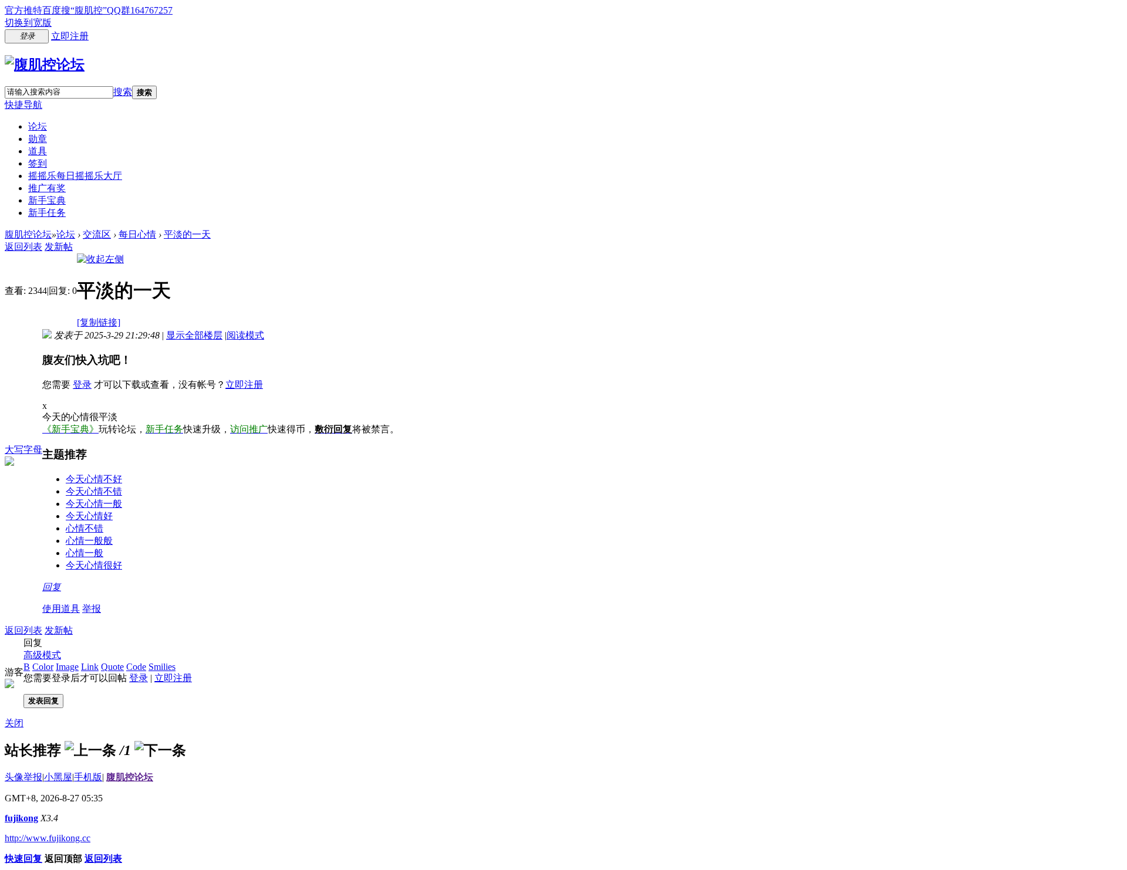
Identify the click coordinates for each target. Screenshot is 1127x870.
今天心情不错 (94, 491)
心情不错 (84, 528)
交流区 (97, 234)
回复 (51, 587)
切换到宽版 (28, 23)
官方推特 (23, 10)
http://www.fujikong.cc (47, 838)
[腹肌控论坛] (45, 64)
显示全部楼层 (194, 335)
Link (90, 667)
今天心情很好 (94, 565)
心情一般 (84, 553)
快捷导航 (23, 105)
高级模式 (42, 655)
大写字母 (23, 450)
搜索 (122, 92)
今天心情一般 (94, 504)
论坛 (37, 126)
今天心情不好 (94, 479)
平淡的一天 (187, 234)
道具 (37, 151)
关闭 (14, 723)
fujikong (21, 818)
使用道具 (61, 609)
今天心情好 (89, 516)
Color (42, 667)
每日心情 (137, 234)
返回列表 (23, 247)
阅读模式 (245, 335)
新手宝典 (47, 200)
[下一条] (160, 750)
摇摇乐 (75, 176)
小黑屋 (58, 777)
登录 (82, 385)
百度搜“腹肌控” (74, 10)
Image (67, 667)
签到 (37, 163)
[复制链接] (98, 322)
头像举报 (23, 777)
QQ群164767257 (140, 10)
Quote (112, 667)
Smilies (162, 667)
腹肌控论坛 (28, 234)
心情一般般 (89, 541)
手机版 (88, 777)
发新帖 (59, 247)
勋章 (37, 139)
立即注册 (70, 36)
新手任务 (47, 213)
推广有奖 (47, 188)
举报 (91, 609)
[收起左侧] (100, 259)
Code (136, 667)
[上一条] (90, 750)
